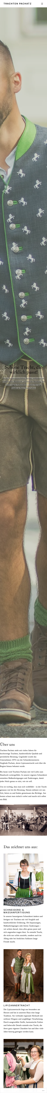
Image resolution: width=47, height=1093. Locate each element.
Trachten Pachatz (18, 3)
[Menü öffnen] (42, 3)
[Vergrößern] (40, 952)
